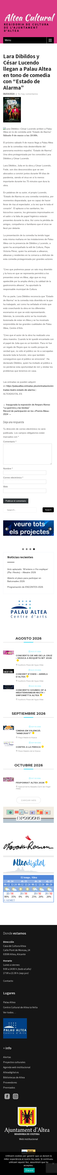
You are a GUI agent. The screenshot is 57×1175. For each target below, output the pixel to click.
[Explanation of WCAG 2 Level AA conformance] (28, 1151)
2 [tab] (27, 549)
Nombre (8, 468)
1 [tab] (23, 549)
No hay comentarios (28, 94)
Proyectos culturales (14, 1062)
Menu (8, 40)
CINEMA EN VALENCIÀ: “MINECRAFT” (28, 732)
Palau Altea (9, 1002)
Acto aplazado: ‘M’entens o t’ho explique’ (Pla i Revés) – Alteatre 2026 (27, 571)
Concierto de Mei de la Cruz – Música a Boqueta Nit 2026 (34, 656)
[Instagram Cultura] (15, 1096)
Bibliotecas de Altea (14, 1077)
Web (5, 486)
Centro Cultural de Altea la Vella (20, 1007)
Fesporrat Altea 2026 (30, 782)
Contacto (8, 981)
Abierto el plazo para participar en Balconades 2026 (24, 580)
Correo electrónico (13, 477)
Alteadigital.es (11, 1072)
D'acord (29, 1170)
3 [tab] (30, 549)
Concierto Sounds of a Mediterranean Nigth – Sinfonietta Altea (31, 693)
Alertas (7, 1057)
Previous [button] (7, 529)
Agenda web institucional (16, 1067)
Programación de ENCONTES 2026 (25, 587)
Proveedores (10, 1082)
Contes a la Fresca (28, 747)
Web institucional (28, 1139)
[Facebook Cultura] (7, 1096)
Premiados (9, 1087)
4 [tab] (34, 549)
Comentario (9, 441)
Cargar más (28, 800)
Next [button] (50, 529)
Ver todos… (9, 1012)
